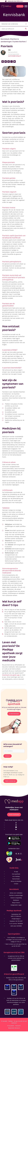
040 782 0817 (16, 946)
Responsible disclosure (14, 1028)
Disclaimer (18, 1025)
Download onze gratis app (10, 675)
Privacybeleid (10, 1025)
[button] (2, 61)
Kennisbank (5, 39)
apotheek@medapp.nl (14, 56)
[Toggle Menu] (25, 6)
